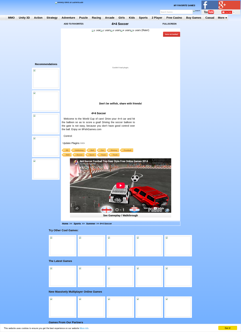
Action (38, 17)
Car (102, 150)
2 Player (157, 17)
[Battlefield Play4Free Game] (62, 307)
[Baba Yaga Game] (91, 276)
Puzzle (83, 17)
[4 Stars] (126, 31)
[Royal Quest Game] (178, 307)
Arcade (109, 17)
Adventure (68, 17)
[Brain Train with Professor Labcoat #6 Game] (91, 245)
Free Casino (174, 17)
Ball (92, 150)
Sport (91, 155)
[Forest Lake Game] (45, 169)
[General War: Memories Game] (120, 307)
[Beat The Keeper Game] (45, 78)
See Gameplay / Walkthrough (120, 215)
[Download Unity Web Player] (107, 142)
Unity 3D (24, 17)
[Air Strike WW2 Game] (62, 245)
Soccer (79, 155)
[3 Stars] (116, 31)
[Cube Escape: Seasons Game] (178, 245)
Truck (115, 155)
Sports (143, 17)
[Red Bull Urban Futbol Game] (45, 123)
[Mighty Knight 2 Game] (120, 245)
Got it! (228, 327)
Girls (121, 17)
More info (84, 328)
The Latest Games (63, 261)
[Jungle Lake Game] (45, 146)
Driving (114, 150)
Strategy (52, 17)
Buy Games (193, 17)
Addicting (79, 150)
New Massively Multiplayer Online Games (78, 291)
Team (103, 155)
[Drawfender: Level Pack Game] (62, 276)
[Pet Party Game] (149, 307)
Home (3, 17)
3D (67, 150)
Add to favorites (73, 24)
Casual (209, 17)
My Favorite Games (184, 5)
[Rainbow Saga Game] (91, 307)
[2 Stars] (106, 31)
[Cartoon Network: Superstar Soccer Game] (178, 276)
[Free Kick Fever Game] (45, 101)
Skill (68, 155)
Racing (96, 17)
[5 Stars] (136, 31)
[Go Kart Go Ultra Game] (120, 276)
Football (127, 150)
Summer (90, 223)
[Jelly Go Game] (149, 276)
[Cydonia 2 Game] (149, 245)
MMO (11, 17)
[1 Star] (96, 31)
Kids (132, 17)
